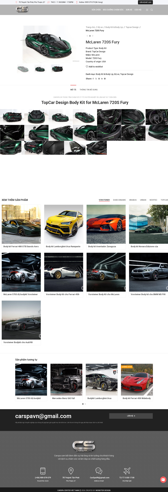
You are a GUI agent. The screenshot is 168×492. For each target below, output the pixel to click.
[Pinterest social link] (99, 78)
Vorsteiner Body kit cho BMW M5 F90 (148, 294)
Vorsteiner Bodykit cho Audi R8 (18, 342)
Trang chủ (90, 27)
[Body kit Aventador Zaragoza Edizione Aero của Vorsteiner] (106, 224)
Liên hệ (130, 416)
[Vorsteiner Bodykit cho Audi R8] (21, 320)
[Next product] (92, 36)
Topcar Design (132, 27)
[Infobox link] (89, 2)
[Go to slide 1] (82, 404)
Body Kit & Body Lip (114, 27)
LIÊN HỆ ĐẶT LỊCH (145, 2)
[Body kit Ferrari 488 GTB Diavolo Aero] (21, 224)
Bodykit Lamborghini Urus (99, 398)
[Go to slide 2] (85, 404)
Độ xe (100, 27)
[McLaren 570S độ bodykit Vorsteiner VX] (21, 272)
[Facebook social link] (93, 78)
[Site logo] (22, 9)
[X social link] (96, 78)
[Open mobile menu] (147, 9)
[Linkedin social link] (102, 78)
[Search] (151, 9)
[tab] (73, 88)
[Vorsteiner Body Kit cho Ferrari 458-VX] (63, 272)
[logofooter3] (84, 447)
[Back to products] (90, 36)
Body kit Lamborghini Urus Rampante (63, 246)
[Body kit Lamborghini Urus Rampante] (63, 224)
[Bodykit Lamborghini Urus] (102, 380)
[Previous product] (87, 36)
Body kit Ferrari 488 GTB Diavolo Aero (21, 246)
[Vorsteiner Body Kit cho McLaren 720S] (106, 272)
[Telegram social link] (104, 78)
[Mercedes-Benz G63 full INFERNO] (66, 380)
